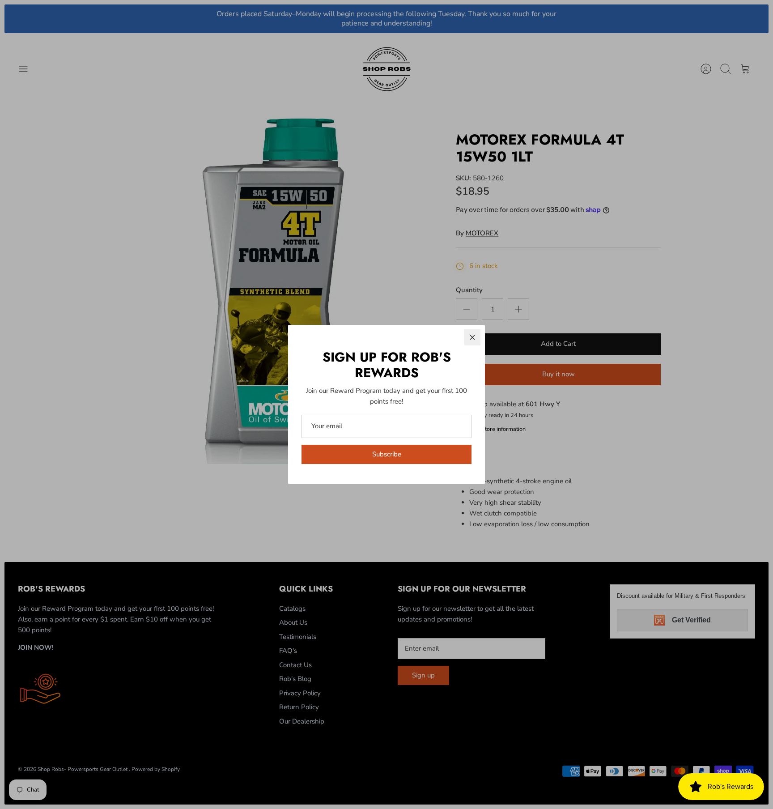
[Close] (472, 337)
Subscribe (386, 454)
